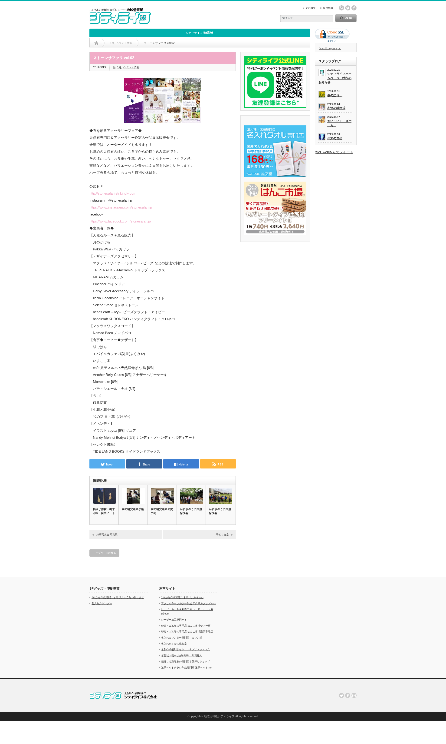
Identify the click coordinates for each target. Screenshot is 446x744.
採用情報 (328, 8)
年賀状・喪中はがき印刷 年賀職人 (181, 655)
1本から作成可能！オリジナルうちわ (182, 597)
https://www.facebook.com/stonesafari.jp (120, 221)
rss (341, 7)
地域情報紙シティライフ (219, 716)
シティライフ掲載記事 (200, 32)
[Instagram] (354, 695)
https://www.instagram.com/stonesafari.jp (120, 207)
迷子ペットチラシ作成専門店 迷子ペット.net (186, 667)
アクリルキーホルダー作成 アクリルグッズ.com (188, 603)
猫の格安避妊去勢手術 (162, 511)
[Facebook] (347, 695)
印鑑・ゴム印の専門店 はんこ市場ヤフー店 (185, 625)
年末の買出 (334, 138)
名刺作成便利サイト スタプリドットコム (185, 649)
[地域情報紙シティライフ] (120, 22)
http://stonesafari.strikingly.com (112, 193)
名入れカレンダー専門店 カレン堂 (181, 637)
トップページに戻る (104, 552)
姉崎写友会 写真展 (107, 534)
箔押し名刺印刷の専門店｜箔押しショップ (185, 661)
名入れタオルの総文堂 (174, 643)
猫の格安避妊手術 (133, 509)
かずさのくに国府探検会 (191, 511)
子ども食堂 (222, 534)
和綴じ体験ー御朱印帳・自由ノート (104, 511)
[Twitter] (341, 695)
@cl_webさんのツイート (334, 152)
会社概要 (310, 8)
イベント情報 (131, 67)
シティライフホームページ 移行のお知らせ (334, 78)
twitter (347, 7)
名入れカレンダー (102, 603)
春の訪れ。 (334, 95)
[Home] (96, 43)
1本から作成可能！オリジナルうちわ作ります (118, 597)
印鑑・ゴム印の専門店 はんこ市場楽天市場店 (187, 631)
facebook (354, 7)
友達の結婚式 (336, 108)
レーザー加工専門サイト (175, 619)
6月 (119, 67)
